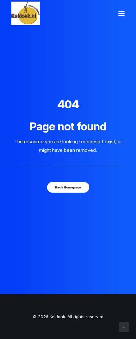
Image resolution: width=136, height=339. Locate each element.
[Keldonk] (25, 13)
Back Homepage (68, 187)
